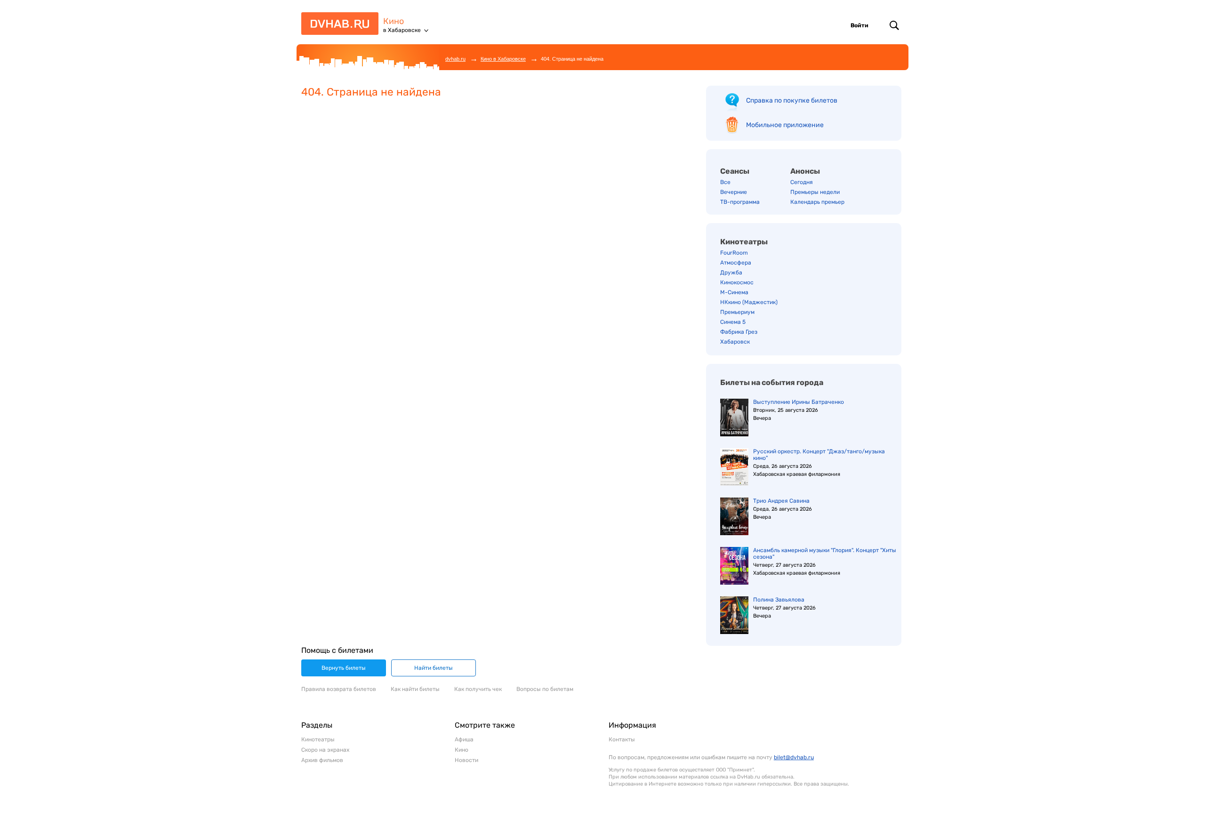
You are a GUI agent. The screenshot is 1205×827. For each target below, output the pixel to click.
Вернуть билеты (343, 668)
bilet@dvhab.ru (794, 757)
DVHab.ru (336, 27)
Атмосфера (735, 262)
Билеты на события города (771, 382)
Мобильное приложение (785, 125)
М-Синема (734, 292)
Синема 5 (733, 322)
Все (725, 182)
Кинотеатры (744, 241)
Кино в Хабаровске (503, 59)
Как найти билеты (415, 689)
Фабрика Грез (738, 332)
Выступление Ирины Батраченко (798, 402)
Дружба (731, 272)
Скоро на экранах (325, 750)
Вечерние (733, 192)
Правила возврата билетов (338, 689)
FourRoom (734, 252)
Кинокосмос (737, 282)
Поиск (894, 25)
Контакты (622, 739)
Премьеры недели (815, 192)
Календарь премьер (817, 202)
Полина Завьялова (778, 599)
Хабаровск (735, 341)
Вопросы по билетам (544, 689)
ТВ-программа (740, 202)
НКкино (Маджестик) (749, 302)
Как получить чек (478, 689)
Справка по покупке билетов (791, 100)
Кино (393, 21)
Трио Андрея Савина (781, 501)
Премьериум (737, 312)
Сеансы (734, 171)
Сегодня (801, 182)
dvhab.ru (455, 59)
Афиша (464, 739)
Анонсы (805, 171)
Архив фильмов (322, 760)
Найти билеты (433, 668)
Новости (466, 760)
